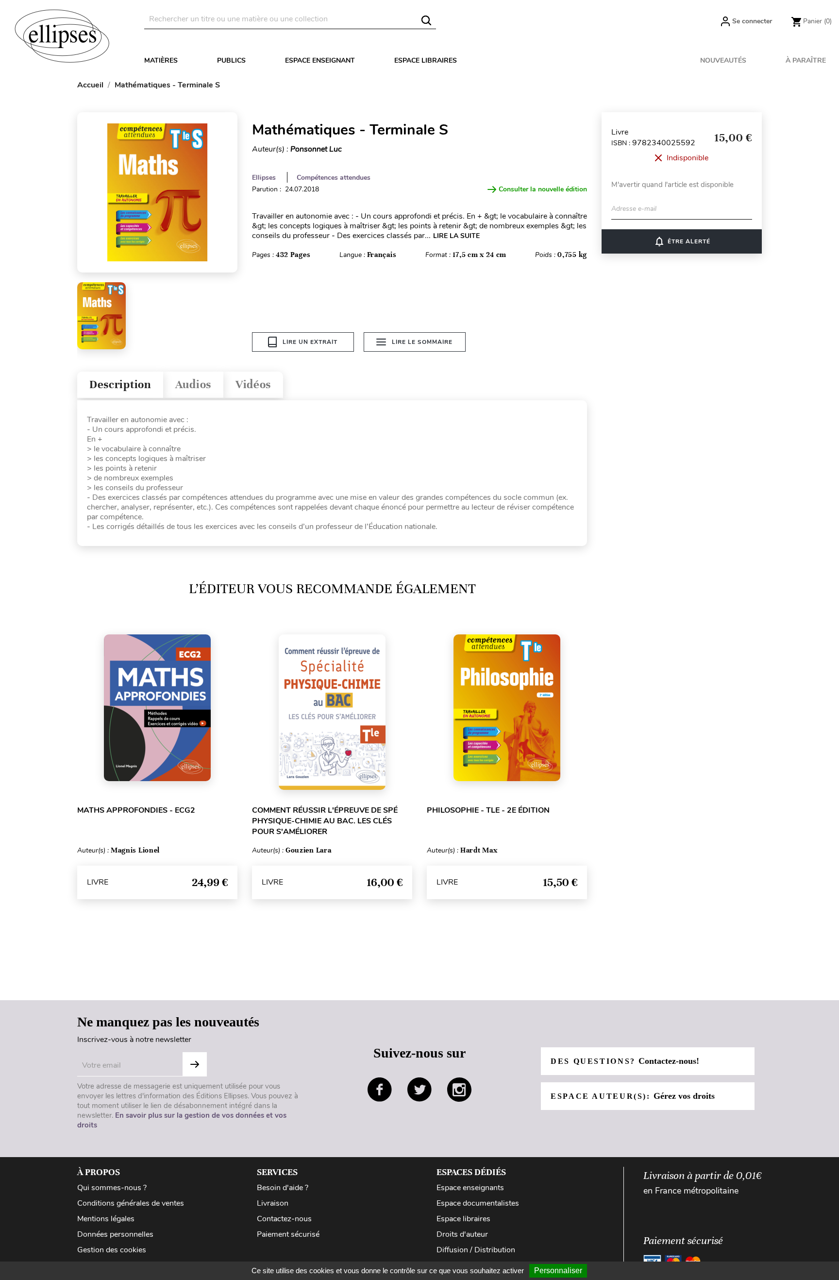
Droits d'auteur (462, 1234)
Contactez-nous (284, 1218)
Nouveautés (723, 60)
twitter (419, 1089)
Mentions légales (105, 1218)
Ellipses (264, 177)
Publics (231, 60)
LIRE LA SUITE (456, 235)
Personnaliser (558, 1270)
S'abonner (195, 1064)
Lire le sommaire (422, 342)
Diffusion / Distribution (475, 1250)
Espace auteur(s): (633, 1096)
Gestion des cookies (111, 1250)
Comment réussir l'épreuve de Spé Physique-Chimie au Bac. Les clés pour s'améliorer (325, 821)
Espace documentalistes (477, 1203)
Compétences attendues (333, 177)
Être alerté (682, 241)
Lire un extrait (310, 342)
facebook (380, 1089)
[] (426, 20)
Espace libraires (425, 60)
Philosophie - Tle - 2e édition (488, 810)
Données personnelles (115, 1234)
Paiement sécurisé (288, 1234)
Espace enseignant (320, 60)
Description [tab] (120, 384)
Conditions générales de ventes (130, 1203)
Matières (161, 60)
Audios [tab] (193, 384)
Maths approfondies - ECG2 (136, 810)
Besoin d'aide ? (282, 1187)
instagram (459, 1089)
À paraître (806, 60)
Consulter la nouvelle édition (543, 189)
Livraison (272, 1203)
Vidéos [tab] (253, 384)
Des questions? (625, 1061)
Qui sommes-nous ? (112, 1187)
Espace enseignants (470, 1187)
